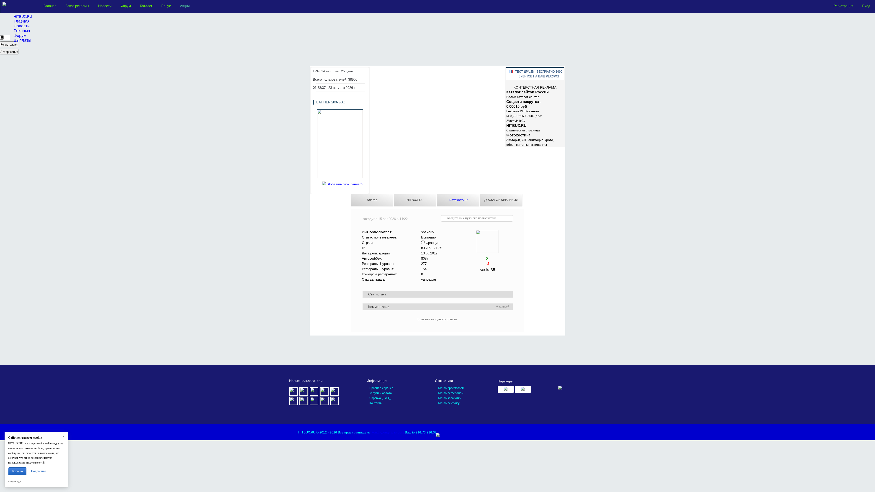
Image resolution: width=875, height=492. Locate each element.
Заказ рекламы (77, 6)
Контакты (375, 403)
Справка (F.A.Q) (380, 398)
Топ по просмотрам (451, 388)
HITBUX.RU (23, 16)
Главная (50, 6)
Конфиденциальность (387, 432)
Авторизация (9, 52)
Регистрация (843, 6)
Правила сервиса (381, 388)
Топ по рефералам (450, 393)
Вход (866, 6)
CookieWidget (14, 482)
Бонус (166, 6)
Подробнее (38, 471)
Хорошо (17, 471)
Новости (104, 6)
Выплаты (22, 40)
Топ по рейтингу (449, 403)
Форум (126, 6)
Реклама (22, 30)
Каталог (146, 6)
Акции (185, 6)
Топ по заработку (449, 398)
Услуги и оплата (380, 393)
